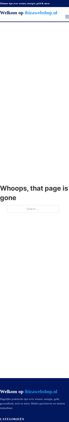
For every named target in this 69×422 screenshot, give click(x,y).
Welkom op (28, 12)
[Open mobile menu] (67, 16)
